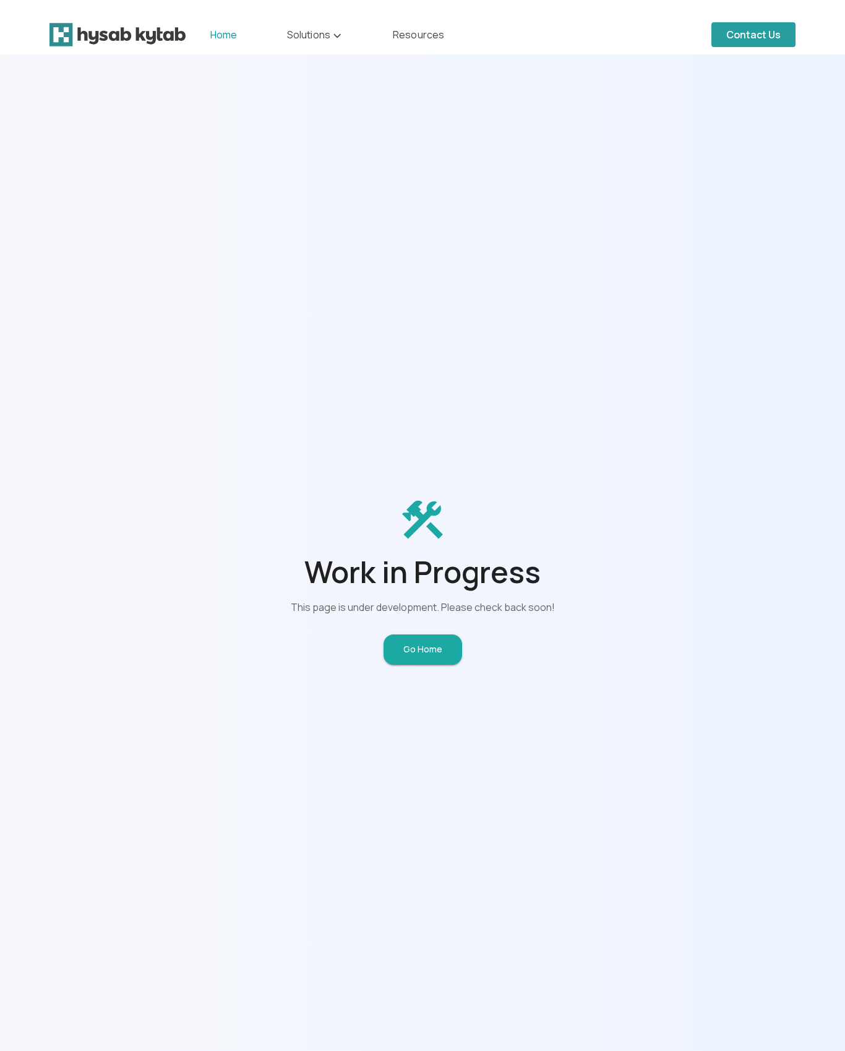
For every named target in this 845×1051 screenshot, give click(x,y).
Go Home (422, 649)
